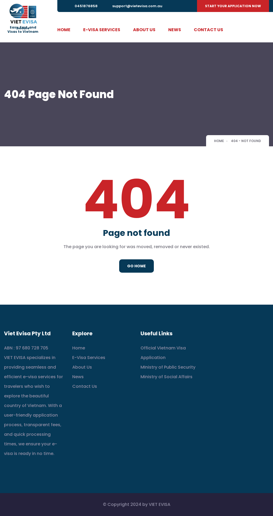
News (174, 30)
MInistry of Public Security (167, 367)
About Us (144, 30)
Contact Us (208, 30)
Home (63, 30)
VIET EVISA (159, 504)
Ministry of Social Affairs (166, 377)
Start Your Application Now (233, 6)
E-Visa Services (101, 30)
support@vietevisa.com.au (137, 6)
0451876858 (86, 6)
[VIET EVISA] (23, 14)
